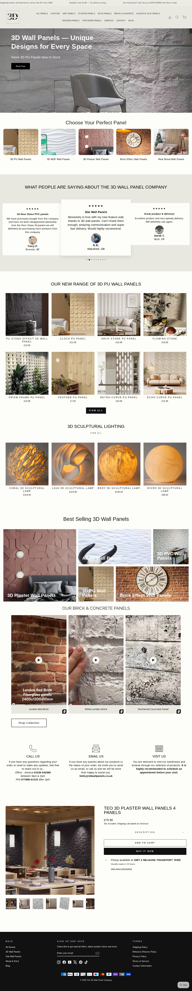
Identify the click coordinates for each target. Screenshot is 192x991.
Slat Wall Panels (13, 956)
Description (145, 832)
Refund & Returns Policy (145, 952)
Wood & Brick (12, 961)
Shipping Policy (140, 947)
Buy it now (145, 851)
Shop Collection (29, 723)
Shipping (121, 823)
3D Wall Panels (13, 952)
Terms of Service (141, 961)
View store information (121, 869)
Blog (8, 966)
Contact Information (142, 966)
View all (96, 410)
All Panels (10, 947)
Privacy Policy (140, 956)
